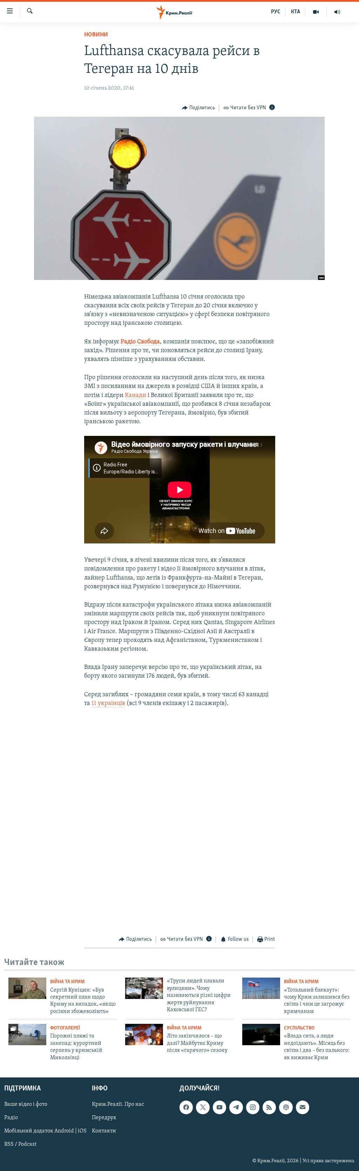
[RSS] (269, 1107)
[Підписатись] (302, 1107)
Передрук (104, 1118)
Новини (96, 35)
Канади (135, 395)
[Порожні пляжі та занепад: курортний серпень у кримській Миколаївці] (27, 1034)
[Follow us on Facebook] (186, 1107)
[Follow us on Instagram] (252, 1107)
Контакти (104, 1131)
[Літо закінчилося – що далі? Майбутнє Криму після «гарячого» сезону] (144, 1034)
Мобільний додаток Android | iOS (45, 1131)
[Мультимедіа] (316, 12)
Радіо (11, 1118)
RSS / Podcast (20, 1144)
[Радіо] (337, 12)
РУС (275, 12)
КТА (295, 12)
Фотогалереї (65, 1028)
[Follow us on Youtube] (219, 1107)
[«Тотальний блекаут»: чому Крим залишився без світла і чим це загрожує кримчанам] (261, 988)
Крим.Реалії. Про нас (118, 1104)
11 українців (108, 703)
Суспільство (299, 1028)
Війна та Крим (67, 982)
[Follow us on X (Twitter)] (202, 1107)
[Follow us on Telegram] (236, 1107)
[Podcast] (285, 1107)
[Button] (198, 107)
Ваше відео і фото (25, 1104)
